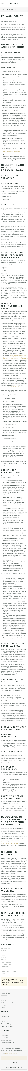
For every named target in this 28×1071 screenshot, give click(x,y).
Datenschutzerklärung (11, 1053)
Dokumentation (5, 1037)
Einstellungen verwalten (14, 1067)
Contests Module (7, 964)
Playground (5, 984)
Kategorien (4, 950)
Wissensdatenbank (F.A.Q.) (8, 1042)
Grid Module (6, 966)
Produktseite (4, 1035)
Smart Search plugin (9, 969)
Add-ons (4, 959)
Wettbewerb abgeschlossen (10, 952)
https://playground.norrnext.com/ (12, 151)
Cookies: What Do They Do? (13, 387)
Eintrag (3, 957)
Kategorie (4, 955)
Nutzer (3, 973)
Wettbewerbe (5, 948)
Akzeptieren (14, 1057)
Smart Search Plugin (6, 1024)
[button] (3, 3)
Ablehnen (14, 1062)
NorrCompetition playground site (9, 843)
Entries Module (7, 962)
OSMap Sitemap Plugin (9, 971)
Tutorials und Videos (6, 1040)
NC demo (14, 3)
